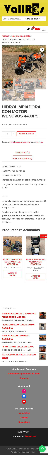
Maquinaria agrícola (20, 36)
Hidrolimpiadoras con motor (20, 142)
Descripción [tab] (22, 152)
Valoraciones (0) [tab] (22, 158)
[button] (42, 49)
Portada (5, 36)
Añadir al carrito (26, 134)
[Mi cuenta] (28, 28)
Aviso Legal (11, 449)
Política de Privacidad (29, 449)
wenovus (39, 142)
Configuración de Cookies (23, 452)
